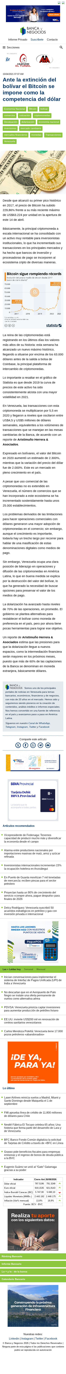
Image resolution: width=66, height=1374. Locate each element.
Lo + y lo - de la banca (14, 1271)
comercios (9, 115)
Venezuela (9, 141)
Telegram (10, 727)
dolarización (27, 122)
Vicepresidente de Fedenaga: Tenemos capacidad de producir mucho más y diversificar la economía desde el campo (32, 838)
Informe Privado (17, 39)
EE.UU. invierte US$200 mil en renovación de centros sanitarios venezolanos (31, 1021)
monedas (36, 135)
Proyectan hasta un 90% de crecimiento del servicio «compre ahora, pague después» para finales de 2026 (32, 895)
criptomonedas (42, 115)
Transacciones (53, 135)
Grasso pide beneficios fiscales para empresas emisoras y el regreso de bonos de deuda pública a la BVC (33, 1155)
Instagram (22, 727)
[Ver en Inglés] (59, 2)
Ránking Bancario (12, 1256)
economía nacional (49, 122)
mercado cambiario (30, 128)
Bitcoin (32, 109)
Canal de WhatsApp (39, 723)
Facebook (44, 727)
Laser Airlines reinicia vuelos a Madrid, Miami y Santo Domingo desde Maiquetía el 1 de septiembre (32, 1100)
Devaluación (10, 122)
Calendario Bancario (13, 1279)
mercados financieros (15, 135)
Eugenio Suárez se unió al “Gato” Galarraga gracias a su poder (30, 1168)
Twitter (32, 727)
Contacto (52, 39)
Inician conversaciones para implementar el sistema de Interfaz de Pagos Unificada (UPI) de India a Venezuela (33, 980)
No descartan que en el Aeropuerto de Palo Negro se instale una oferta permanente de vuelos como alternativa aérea (30, 995)
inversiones (10, 128)
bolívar (44, 109)
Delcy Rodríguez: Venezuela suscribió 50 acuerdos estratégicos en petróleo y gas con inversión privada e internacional (30, 910)
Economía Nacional (14, 109)
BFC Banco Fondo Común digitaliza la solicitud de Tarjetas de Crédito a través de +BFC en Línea (33, 1141)
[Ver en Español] (63, 2)
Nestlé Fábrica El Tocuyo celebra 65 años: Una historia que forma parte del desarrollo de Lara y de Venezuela (32, 1127)
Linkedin (14, 1338)
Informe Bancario (11, 1264)
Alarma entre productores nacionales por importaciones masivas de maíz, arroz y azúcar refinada (32, 853)
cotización (24, 115)
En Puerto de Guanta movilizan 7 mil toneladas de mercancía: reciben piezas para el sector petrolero (32, 880)
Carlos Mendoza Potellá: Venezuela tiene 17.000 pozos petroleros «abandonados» (33, 1033)
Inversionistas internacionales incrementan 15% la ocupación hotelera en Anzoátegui (32, 867)
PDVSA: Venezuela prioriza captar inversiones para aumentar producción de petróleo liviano (32, 1009)
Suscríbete (37, 39)
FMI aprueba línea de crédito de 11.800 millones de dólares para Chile (33, 1114)
